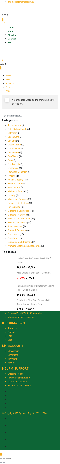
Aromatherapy (14, 125)
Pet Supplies (14, 207)
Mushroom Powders (18, 199)
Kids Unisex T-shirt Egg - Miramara (34, 272)
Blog (10, 340)
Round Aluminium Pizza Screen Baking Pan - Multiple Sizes (35, 288)
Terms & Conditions (17, 381)
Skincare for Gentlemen (19, 218)
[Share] (4, 458)
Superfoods (13, 238)
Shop (10, 31)
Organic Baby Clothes (18, 203)
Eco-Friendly (14, 164)
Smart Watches (15, 226)
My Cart (11, 362)
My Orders (13, 355)
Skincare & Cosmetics (18, 211)
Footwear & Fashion (17, 172)
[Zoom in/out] (9, 458)
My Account (13, 351)
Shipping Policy (15, 374)
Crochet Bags (14, 144)
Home (11, 27)
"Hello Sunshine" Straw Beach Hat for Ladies (35, 260)
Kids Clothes (14, 187)
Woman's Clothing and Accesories (24, 246)
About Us (12, 35)
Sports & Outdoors (17, 230)
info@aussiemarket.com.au (21, 2)
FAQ (10, 43)
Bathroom (12, 133)
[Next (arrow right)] (4, 462)
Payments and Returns (19, 377)
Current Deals (14, 148)
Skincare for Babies (17, 214)
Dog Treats (13, 156)
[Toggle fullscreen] (7, 458)
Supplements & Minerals (20, 242)
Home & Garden (15, 183)
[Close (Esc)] (1, 458)
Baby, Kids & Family (17, 129)
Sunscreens (13, 234)
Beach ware (13, 137)
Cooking (12, 140)
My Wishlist (13, 358)
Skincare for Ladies (17, 222)
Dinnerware (13, 152)
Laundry (11, 195)
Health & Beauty (15, 179)
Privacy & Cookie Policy (19, 385)
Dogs (10, 160)
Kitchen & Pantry (16, 191)
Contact (12, 39)
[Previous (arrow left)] (1, 462)
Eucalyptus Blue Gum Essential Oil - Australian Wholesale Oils (34, 302)
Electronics (13, 168)
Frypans (11, 176)
